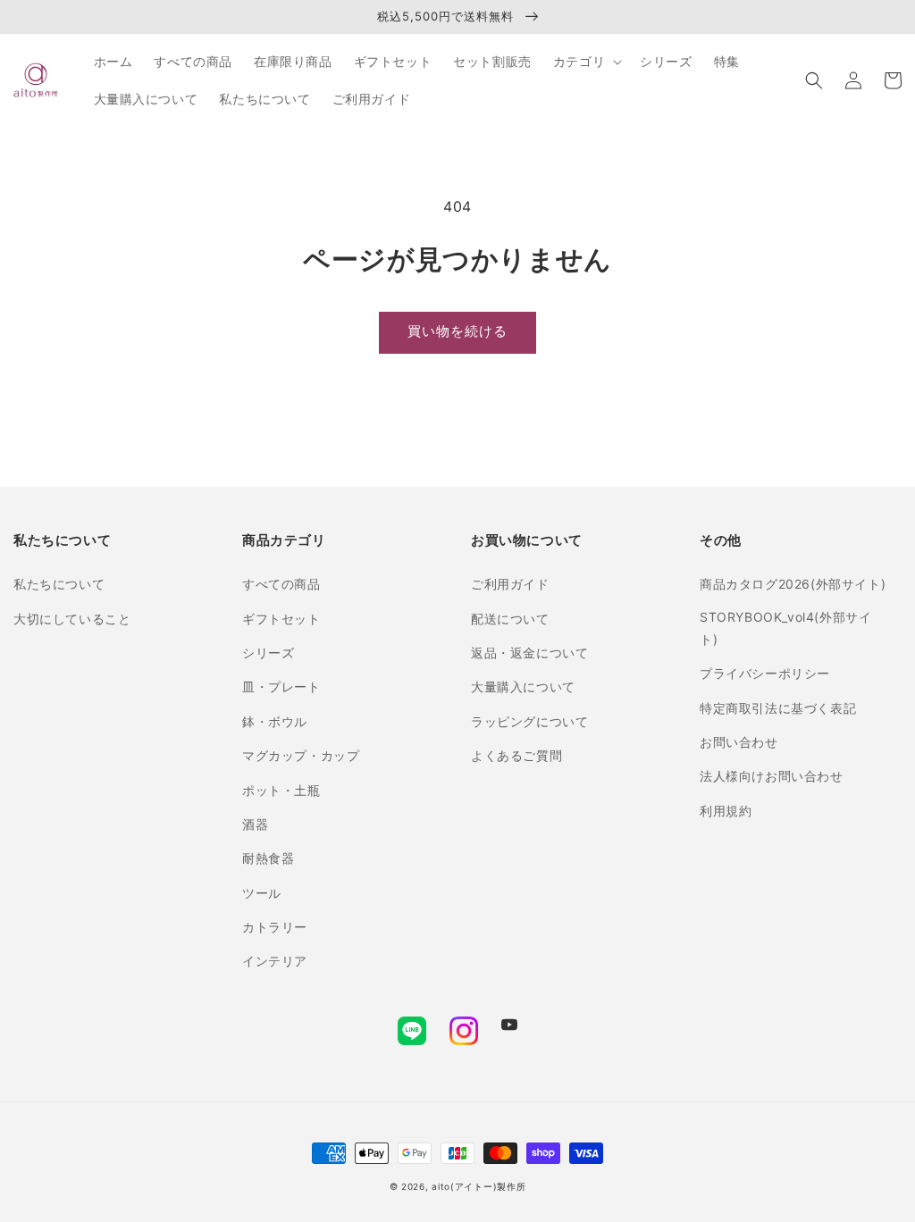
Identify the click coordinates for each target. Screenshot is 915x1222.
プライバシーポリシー (765, 673)
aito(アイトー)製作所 (478, 1186)
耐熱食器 (268, 858)
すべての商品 (281, 583)
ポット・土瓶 (281, 790)
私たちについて (59, 583)
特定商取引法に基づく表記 (778, 708)
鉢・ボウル (274, 721)
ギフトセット (281, 618)
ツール (261, 892)
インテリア (274, 960)
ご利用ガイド (510, 583)
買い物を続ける (457, 330)
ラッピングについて (529, 721)
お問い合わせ (739, 741)
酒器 (255, 824)
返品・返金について (529, 652)
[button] (814, 80)
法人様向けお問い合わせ (772, 775)
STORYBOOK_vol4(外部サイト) (785, 628)
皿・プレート (281, 686)
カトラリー (274, 926)
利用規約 (725, 810)
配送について (510, 618)
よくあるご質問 (516, 755)
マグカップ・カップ (300, 755)
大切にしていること (71, 618)
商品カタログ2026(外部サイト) (793, 583)
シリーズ (268, 652)
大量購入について (523, 686)
